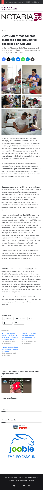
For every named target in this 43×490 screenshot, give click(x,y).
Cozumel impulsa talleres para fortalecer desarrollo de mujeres (10, 349)
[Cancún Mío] (10, 7)
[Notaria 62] (22, 17)
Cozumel (10, 31)
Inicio (4, 31)
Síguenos (5, 409)
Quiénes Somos (14, 480)
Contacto (31, 480)
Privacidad (23, 480)
